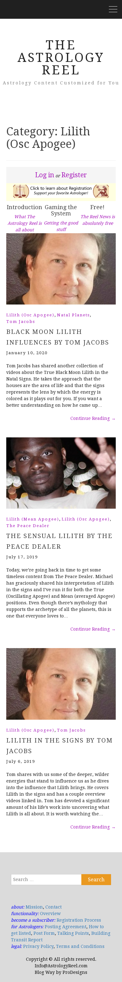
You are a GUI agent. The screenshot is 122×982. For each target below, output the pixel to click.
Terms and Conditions (80, 946)
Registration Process (79, 920)
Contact (53, 906)
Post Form (44, 933)
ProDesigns (75, 972)
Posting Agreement (65, 926)
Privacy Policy (38, 946)
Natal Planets (73, 315)
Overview (50, 913)
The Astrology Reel (61, 58)
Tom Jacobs (20, 321)
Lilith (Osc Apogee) (30, 315)
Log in (44, 175)
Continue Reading (93, 418)
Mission (34, 906)
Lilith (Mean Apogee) (32, 519)
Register (74, 175)
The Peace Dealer (28, 525)
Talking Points (73, 933)
